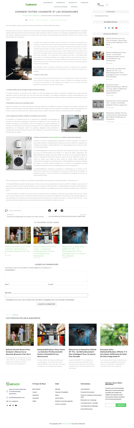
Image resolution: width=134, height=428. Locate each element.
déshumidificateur (55, 137)
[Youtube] (116, 28)
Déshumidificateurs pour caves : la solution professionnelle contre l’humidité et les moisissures (45, 251)
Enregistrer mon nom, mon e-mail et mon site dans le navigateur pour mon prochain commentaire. (40, 299)
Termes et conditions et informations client (91, 396)
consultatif (35, 398)
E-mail (51, 284)
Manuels (57, 389)
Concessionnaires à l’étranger (89, 403)
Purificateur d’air (73, 2)
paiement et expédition (61, 392)
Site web (8, 292)
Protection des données (87, 392)
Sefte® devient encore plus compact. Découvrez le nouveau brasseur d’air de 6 (18, 352)
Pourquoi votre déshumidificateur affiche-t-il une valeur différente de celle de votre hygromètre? (117, 89)
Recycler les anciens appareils (64, 401)
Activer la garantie (60, 404)
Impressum (35, 395)
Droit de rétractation (87, 409)
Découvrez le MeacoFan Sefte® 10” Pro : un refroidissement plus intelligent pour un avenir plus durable (74, 251)
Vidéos (34, 401)
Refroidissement (60, 2)
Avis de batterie (85, 389)
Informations (74, 6)
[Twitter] (109, 28)
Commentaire (10, 270)
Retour (57, 395)
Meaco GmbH (66, 423)
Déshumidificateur (48, 2)
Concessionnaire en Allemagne (89, 406)
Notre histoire (36, 389)
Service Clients (59, 398)
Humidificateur (84, 2)
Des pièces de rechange (60, 6)
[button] (102, 5)
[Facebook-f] (105, 28)
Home (25, 15)
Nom (7, 284)
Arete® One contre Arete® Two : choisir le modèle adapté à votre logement (117, 103)
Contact (34, 392)
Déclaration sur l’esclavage (88, 400)
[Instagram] (112, 28)
